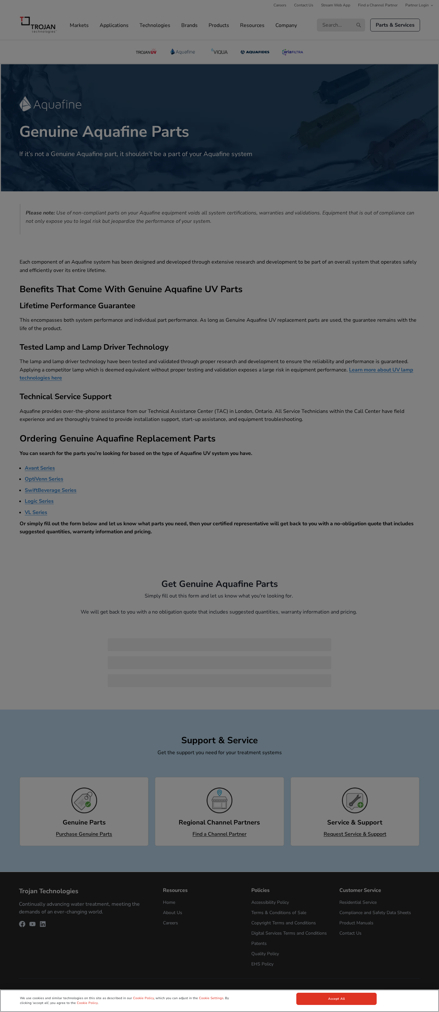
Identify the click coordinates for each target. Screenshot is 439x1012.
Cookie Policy (143, 998)
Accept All (336, 999)
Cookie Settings (211, 998)
